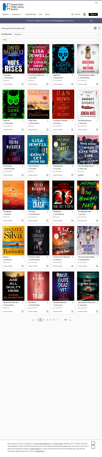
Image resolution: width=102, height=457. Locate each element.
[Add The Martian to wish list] (22, 221)
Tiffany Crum (83, 168)
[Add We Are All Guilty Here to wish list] (22, 311)
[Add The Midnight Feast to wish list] (97, 221)
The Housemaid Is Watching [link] (87, 75)
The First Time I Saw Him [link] (61, 257)
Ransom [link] (6, 257)
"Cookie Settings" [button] (35, 449)
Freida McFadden (84, 78)
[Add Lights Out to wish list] (72, 84)
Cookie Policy (39, 451)
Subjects (5, 14)
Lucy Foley (58, 168)
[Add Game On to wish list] (22, 130)
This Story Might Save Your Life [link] (87, 166)
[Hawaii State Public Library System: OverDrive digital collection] (13, 7)
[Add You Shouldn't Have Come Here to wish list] (97, 311)
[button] (76, 15)
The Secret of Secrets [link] (60, 121)
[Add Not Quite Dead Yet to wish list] (72, 311)
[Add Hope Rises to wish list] (22, 84)
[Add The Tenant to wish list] (47, 311)
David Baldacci (9, 78)
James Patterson (34, 123)
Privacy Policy (58, 444)
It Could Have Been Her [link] (36, 75)
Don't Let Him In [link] (33, 166)
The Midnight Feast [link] (84, 212)
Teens (47, 14)
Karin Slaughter (9, 305)
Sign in (93, 14)
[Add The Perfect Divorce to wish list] (97, 130)
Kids (40, 14)
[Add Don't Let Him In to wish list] (47, 175)
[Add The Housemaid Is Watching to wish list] (97, 84)
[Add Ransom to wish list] (22, 266)
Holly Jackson (59, 305)
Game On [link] (6, 121)
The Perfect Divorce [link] (84, 121)
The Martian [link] (7, 212)
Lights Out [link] (56, 75)
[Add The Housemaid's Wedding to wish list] (97, 266)
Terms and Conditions (42, 444)
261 (65, 320)
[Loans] (85, 15)
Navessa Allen (59, 78)
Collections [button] (16, 14)
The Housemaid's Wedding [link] (87, 257)
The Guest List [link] (58, 166)
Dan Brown (58, 123)
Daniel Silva (8, 259)
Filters (5, 40)
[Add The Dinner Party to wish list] (47, 266)
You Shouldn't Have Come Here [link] (87, 302)
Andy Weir (8, 214)
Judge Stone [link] (32, 121)
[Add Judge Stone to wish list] (47, 130)
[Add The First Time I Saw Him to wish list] (72, 266)
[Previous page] (33, 320)
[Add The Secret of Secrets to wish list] (72, 130)
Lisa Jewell (33, 78)
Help (96, 2)
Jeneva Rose (83, 123)
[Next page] (70, 320)
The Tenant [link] (32, 302)
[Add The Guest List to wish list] (72, 175)
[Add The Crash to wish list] (47, 221)
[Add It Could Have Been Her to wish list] (47, 84)
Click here (60, 21)
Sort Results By (6, 34)
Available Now (30, 14)
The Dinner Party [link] (34, 257)
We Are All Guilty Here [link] (10, 302)
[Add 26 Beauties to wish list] (72, 221)
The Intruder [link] (7, 166)
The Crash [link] (31, 212)
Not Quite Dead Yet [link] (59, 302)
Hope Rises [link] (7, 75)
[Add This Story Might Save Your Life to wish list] (97, 175)
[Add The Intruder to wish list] (22, 175)
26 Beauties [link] (57, 212)
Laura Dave (58, 259)
